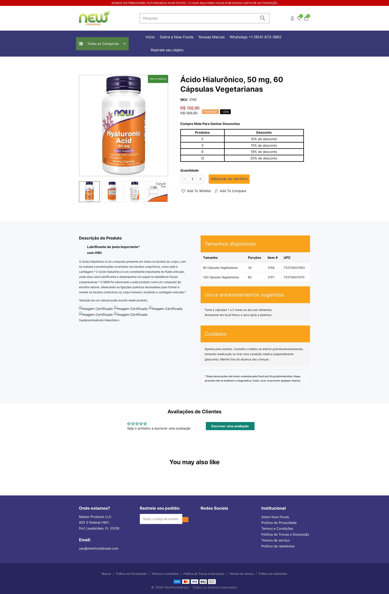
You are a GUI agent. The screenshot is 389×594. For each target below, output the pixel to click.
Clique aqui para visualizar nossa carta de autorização (233, 3)
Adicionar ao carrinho (229, 179)
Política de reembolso (278, 546)
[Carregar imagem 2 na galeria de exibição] (112, 191)
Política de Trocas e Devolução (285, 534)
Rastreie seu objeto (167, 50)
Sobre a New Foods (176, 37)
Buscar (106, 573)
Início (150, 37)
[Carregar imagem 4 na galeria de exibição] (157, 191)
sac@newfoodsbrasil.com (98, 548)
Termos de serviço (275, 540)
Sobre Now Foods (275, 517)
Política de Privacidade (279, 523)
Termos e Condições (277, 528)
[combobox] (204, 18)
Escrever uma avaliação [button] (230, 426)
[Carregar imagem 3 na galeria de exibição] (134, 191)
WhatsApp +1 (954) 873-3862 (255, 37)
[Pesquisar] (262, 18)
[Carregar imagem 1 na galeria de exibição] (89, 191)
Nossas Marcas (212, 37)
